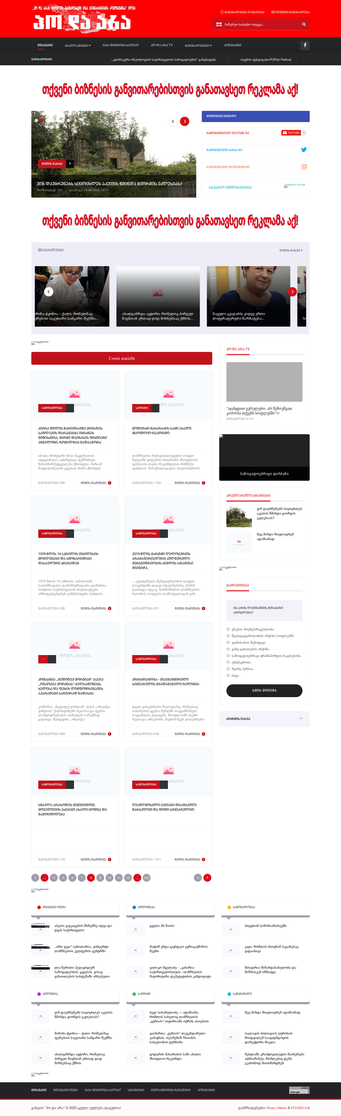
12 (128, 878)
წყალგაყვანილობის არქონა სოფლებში (262, 636)
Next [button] (184, 121)
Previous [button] (173, 121)
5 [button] (57, 120)
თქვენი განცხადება (292, 12)
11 (118, 878)
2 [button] (41, 120)
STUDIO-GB (300, 1108)
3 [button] (46, 120)
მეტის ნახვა (290, 250)
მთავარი (45, 45)
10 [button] (57, 126)
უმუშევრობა (241, 662)
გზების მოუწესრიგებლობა (252, 629)
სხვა (235, 675)
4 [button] (52, 120)
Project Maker (277, 1108)
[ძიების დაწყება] (304, 24)
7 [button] (68, 120)
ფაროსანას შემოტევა (248, 642)
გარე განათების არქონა (250, 649)
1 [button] (36, 120)
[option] (113, 155)
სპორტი (142, 408)
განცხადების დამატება (244, 12)
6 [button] (62, 120)
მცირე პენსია (242, 669)
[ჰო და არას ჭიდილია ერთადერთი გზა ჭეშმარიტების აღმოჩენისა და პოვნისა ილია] (83, 33)
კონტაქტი (232, 45)
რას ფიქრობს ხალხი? (121, 45)
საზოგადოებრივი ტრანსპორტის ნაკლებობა (266, 656)
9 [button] (52, 126)
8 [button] (46, 126)
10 (109, 878)
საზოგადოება (52, 408)
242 (146, 878)
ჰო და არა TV (162, 45)
